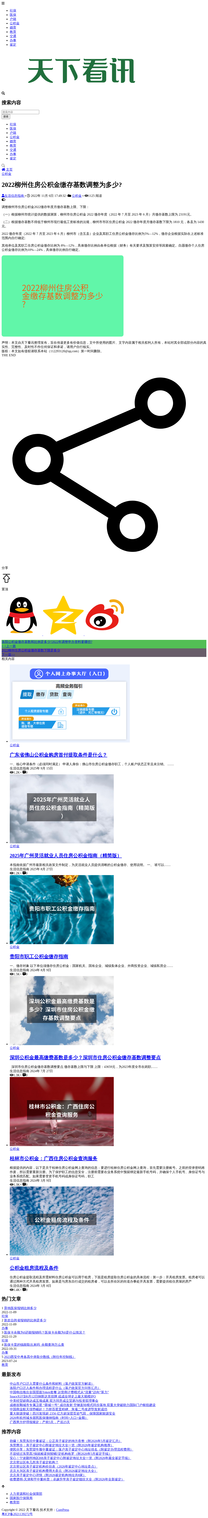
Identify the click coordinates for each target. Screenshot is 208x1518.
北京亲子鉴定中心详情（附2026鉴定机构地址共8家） (48, 1475)
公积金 (15, 23)
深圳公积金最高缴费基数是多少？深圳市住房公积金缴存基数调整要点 (85, 1057)
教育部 (15, 1502)
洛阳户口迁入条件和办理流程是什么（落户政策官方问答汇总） (55, 1388)
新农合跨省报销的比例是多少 (25, 1320)
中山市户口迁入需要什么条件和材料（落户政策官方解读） (52, 1383)
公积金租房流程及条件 (34, 1268)
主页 (9, 169)
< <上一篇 (9, 646)
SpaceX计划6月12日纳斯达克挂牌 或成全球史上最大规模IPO (53, 1396)
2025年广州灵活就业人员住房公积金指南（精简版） (66, 855)
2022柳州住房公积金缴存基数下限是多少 (31, 650)
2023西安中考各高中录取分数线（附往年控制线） (40, 1357)
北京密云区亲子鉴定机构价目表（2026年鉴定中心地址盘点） (54, 1466)
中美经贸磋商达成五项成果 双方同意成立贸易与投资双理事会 (54, 1400)
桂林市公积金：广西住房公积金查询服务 (54, 1158)
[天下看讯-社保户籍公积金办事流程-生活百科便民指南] (83, 89)
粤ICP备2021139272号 (17, 1514)
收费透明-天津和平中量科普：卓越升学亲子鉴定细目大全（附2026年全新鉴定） (67, 1479)
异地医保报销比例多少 (20, 1308)
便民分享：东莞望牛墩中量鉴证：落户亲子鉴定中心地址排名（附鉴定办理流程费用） (71, 1449)
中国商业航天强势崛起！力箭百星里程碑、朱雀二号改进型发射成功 (58, 1409)
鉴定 (13, 44)
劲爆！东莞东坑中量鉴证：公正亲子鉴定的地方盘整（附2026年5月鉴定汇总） (66, 1441)
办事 (13, 40)
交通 (13, 36)
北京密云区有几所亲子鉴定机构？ (34, 1462)
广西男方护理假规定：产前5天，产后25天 (40, 1422)
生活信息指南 (14, 195)
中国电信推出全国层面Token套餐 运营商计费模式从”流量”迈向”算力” (59, 1392)
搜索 (6, 116)
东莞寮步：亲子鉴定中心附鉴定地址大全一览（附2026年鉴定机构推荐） (62, 1445)
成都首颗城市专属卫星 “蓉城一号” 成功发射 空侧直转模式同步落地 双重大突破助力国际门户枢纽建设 (83, 1405)
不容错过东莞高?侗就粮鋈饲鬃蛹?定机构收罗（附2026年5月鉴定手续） (61, 1453)
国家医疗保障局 (21, 1498)
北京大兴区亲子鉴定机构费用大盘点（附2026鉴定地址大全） (54, 1470)
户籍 (13, 19)
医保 (13, 14)
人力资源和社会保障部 (26, 1493)
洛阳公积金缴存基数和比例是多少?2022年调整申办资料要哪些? (47, 642)
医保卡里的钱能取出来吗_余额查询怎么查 (34, 1344)
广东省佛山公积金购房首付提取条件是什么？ (58, 754)
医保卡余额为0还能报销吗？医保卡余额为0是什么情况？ (44, 1332)
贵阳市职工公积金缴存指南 (39, 956)
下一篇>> (8, 654)
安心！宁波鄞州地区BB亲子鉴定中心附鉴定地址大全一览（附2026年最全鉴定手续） (70, 1458)
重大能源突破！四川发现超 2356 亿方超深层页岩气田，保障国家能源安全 (62, 1413)
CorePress (62, 1509)
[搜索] (104, 166)
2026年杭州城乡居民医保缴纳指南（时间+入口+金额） (49, 1417)
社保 (13, 10)
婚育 (13, 27)
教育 (13, 32)
